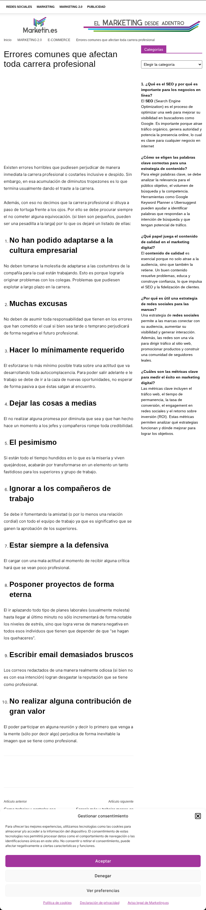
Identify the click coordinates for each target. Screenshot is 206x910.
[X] (21, 776)
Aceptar (103, 861)
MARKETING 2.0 (71, 6)
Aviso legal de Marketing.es (148, 903)
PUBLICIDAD (96, 6)
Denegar (103, 875)
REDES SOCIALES (19, 6)
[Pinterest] (33, 776)
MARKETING (46, 6)
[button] (198, 816)
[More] (58, 776)
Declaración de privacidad (99, 903)
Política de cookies (57, 903)
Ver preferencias (103, 890)
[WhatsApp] (46, 776)
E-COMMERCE (59, 40)
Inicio (8, 40)
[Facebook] (9, 776)
